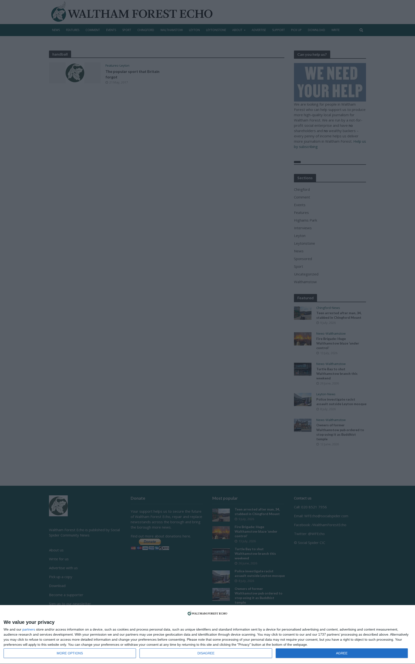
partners (28, 629)
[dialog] (207, 634)
